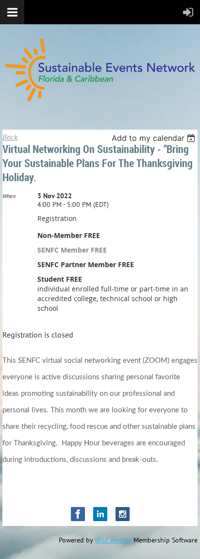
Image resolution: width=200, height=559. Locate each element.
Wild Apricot (113, 540)
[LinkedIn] (100, 514)
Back (9, 137)
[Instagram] (123, 514)
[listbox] (155, 138)
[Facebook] (78, 514)
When (9, 196)
